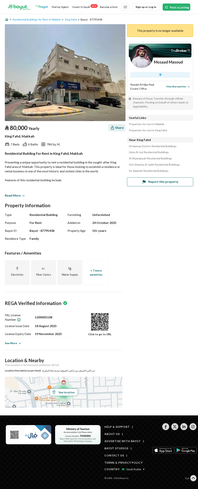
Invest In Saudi (84, 7)
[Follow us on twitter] (174, 429)
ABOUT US (112, 434)
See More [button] (11, 343)
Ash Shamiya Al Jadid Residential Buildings (154, 164)
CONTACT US (114, 455)
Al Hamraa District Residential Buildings (153, 146)
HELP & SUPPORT (117, 426)
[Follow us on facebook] (165, 429)
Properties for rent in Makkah (146, 124)
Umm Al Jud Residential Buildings (149, 152)
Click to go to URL (99, 334)
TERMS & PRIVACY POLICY (123, 462)
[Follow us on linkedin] (183, 429)
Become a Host (109, 7)
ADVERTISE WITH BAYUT (122, 441)
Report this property (163, 181)
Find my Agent (60, 7)
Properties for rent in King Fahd (148, 130)
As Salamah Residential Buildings (148, 170)
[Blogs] (42, 7)
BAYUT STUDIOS (116, 448)
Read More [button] (13, 195)
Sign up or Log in (146, 7)
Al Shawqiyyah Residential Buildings (150, 158)
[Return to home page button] (19, 7)
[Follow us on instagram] (192, 429)
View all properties (176, 86)
